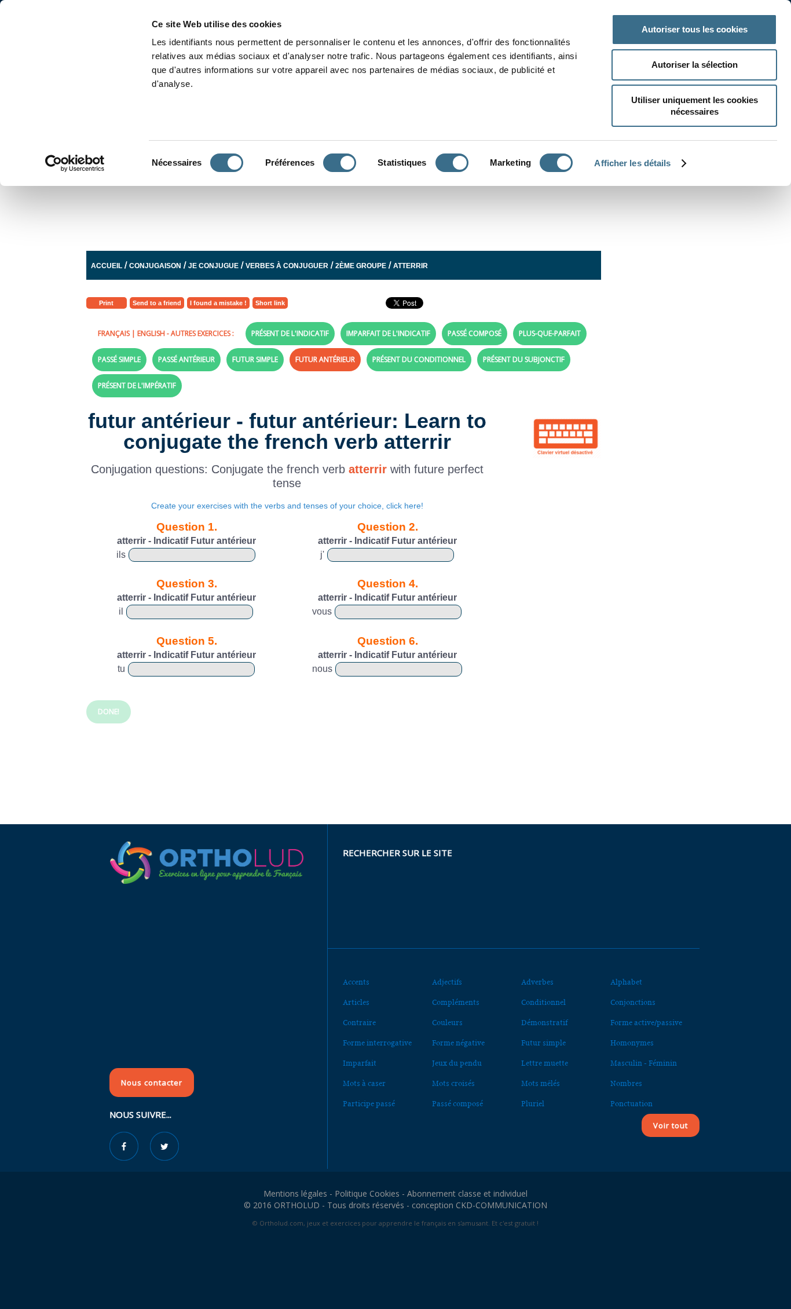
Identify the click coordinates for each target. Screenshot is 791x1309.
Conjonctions (632, 1002)
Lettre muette (544, 1063)
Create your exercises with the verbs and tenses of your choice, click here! (287, 505)
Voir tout (670, 1125)
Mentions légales (295, 1193)
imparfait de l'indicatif (388, 333)
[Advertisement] (367, 208)
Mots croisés (453, 1083)
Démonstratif (544, 1023)
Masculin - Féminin (643, 1063)
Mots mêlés (540, 1083)
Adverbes (537, 982)
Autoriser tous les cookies (695, 29)
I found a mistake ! (218, 302)
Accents (356, 982)
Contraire (359, 1023)
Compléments (455, 1002)
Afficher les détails (632, 163)
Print (106, 302)
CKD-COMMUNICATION (501, 1205)
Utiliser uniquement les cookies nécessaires (694, 105)
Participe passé (369, 1104)
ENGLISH (151, 333)
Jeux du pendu (457, 1063)
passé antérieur (186, 359)
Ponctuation (631, 1104)
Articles (356, 1002)
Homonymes (632, 1043)
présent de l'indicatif (290, 333)
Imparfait (359, 1063)
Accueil (106, 266)
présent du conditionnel (419, 359)
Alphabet (626, 982)
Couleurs (447, 1023)
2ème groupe (360, 266)
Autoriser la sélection (694, 65)
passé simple (119, 359)
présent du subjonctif (524, 359)
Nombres (626, 1083)
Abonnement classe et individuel (467, 1193)
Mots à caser (364, 1083)
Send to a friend (157, 302)
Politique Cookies (367, 1193)
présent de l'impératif (137, 385)
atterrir (410, 266)
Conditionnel (543, 1002)
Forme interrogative (377, 1043)
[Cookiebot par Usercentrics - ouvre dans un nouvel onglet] (75, 163)
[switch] (339, 162)
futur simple (255, 359)
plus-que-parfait (550, 333)
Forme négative (458, 1043)
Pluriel (532, 1104)
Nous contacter (151, 1082)
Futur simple (543, 1043)
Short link (270, 302)
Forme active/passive (646, 1023)
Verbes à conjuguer (287, 266)
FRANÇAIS (114, 333)
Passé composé (457, 1104)
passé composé (474, 333)
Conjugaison (155, 266)
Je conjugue (213, 266)
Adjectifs (447, 982)
